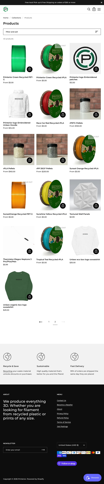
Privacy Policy (62, 413)
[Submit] (43, 450)
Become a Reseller (65, 405)
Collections (16, 18)
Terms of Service (64, 422)
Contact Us (61, 400)
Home (5, 18)
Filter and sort (12, 32)
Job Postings (62, 426)
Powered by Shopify (35, 479)
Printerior (22, 479)
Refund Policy (63, 418)
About (59, 409)
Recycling (7, 371)
